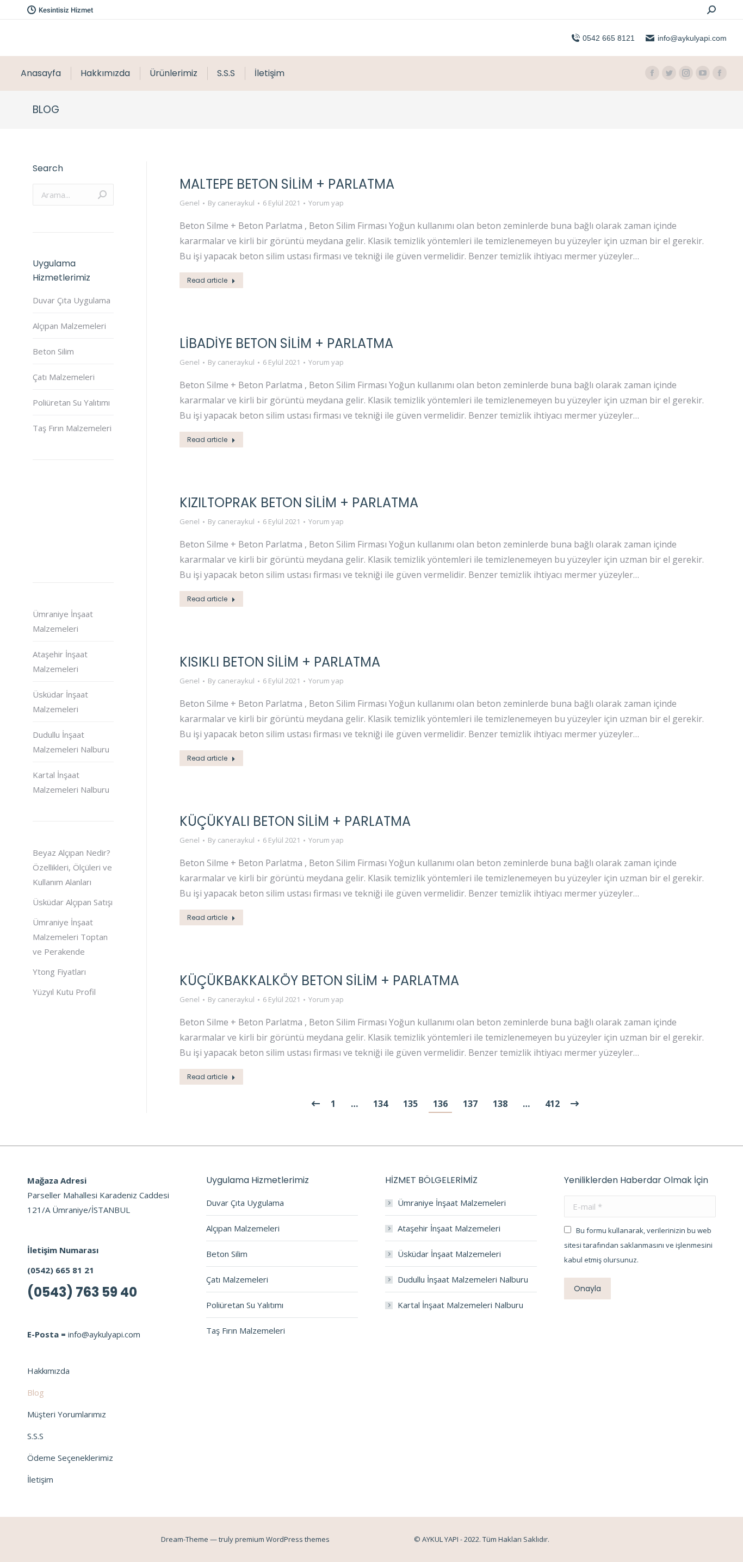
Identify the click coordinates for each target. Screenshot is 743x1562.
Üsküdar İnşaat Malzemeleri (60, 701)
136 (440, 1104)
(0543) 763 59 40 (82, 1292)
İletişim (40, 1479)
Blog (35, 1392)
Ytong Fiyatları (59, 971)
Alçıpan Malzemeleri (69, 325)
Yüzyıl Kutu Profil (64, 991)
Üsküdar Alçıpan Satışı (73, 902)
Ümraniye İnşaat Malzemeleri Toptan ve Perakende (70, 937)
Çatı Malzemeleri (64, 376)
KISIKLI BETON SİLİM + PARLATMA (279, 662)
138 (500, 1104)
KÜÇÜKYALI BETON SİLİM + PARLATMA (295, 821)
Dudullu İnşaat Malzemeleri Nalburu (71, 742)
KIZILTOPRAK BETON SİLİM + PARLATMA (298, 503)
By (231, 203)
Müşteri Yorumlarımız (66, 1414)
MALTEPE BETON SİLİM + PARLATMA (286, 184)
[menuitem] (40, 73)
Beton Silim (53, 351)
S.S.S (35, 1435)
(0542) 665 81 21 (60, 1270)
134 (380, 1104)
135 (410, 1104)
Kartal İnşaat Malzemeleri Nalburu (71, 782)
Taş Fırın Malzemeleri (72, 427)
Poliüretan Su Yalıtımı (71, 402)
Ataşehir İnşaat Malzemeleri (60, 661)
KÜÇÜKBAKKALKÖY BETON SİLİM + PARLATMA (319, 981)
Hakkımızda (48, 1370)
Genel (189, 203)
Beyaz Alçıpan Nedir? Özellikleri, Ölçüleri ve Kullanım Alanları (72, 867)
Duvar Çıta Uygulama (71, 300)
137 (470, 1104)
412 (552, 1104)
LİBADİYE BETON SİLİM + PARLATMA (286, 343)
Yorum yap (326, 203)
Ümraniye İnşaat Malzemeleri (63, 621)
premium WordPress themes (282, 1539)
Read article (207, 280)
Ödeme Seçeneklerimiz (70, 1457)
